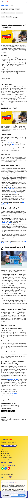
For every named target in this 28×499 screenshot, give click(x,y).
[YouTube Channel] (9, 468)
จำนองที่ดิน (7, 5)
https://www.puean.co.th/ (12, 398)
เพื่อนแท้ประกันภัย (6, 455)
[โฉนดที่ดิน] (6, 16)
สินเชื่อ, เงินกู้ (5, 9)
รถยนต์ (16, 17)
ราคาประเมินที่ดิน (10, 188)
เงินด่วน (12, 9)
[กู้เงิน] (1, 16)
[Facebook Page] (5, 468)
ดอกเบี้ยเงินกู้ (5, 451)
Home (2, 5)
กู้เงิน (4, 16)
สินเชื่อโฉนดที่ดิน (6, 13)
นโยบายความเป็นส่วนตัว (19, 492)
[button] (26, 2)
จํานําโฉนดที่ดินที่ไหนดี (12, 379)
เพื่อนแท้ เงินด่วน (13, 393)
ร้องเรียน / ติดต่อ (5, 459)
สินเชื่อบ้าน (20, 13)
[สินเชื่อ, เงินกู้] (1, 9)
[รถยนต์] (13, 17)
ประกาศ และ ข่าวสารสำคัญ (7, 457)
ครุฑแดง (12, 144)
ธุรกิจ (18, 9)
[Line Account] (2, 468)
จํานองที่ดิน (10, 143)
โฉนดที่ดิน (10, 16)
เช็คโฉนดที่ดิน (13, 193)
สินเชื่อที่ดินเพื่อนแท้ (6, 453)
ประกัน (13, 13)
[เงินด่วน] (9, 9)
